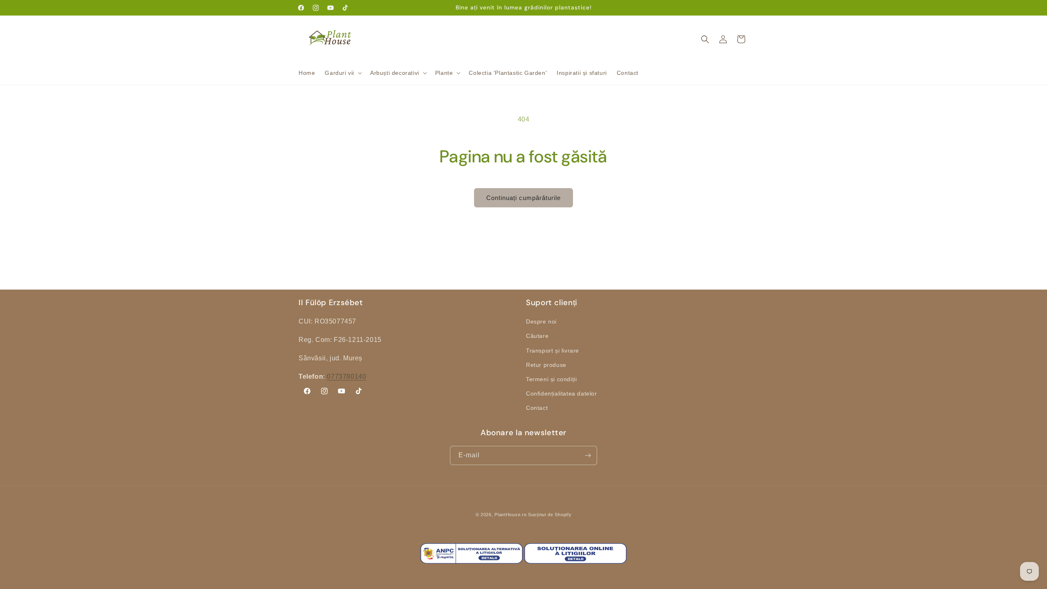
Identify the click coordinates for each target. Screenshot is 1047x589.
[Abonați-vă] (588, 455)
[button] (342, 72)
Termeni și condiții (551, 379)
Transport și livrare (552, 350)
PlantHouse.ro (510, 514)
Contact (537, 408)
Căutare (537, 336)
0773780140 (346, 376)
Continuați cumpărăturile (523, 197)
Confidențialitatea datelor (561, 393)
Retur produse (546, 365)
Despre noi (541, 321)
